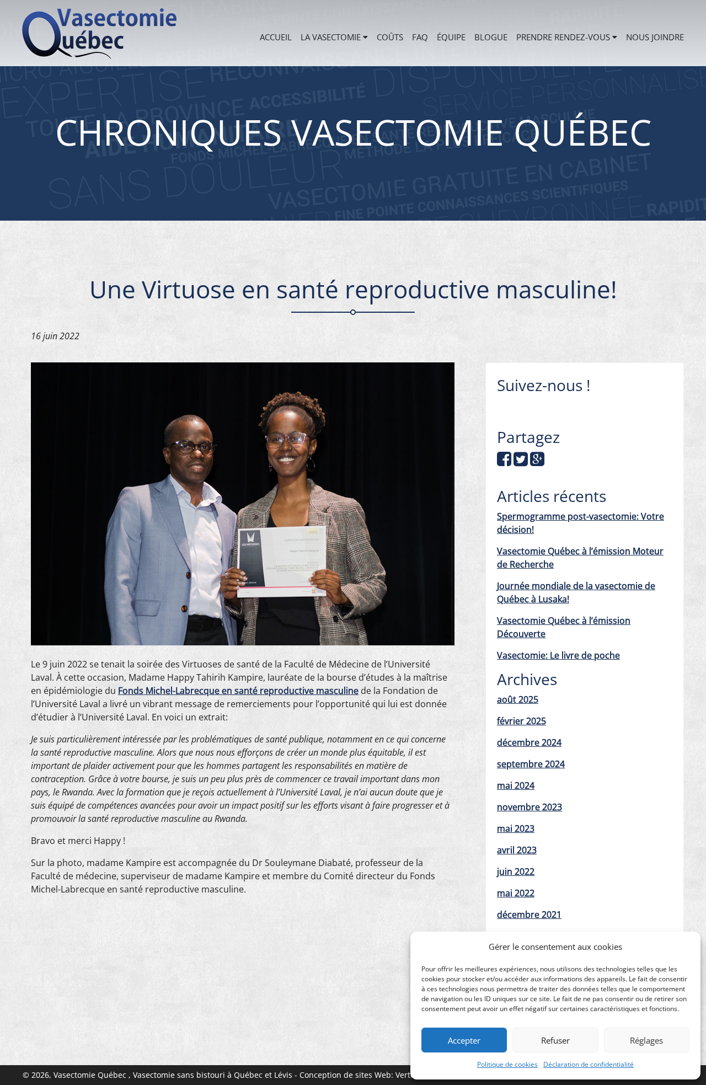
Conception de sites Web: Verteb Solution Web (385, 1075)
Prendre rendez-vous (563, 36)
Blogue (490, 36)
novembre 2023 (529, 807)
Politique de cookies (507, 1064)
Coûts (390, 36)
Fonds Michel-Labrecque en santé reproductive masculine (238, 691)
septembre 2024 (531, 764)
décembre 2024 (529, 742)
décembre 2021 (529, 914)
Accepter (464, 1040)
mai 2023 (515, 828)
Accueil (276, 36)
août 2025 (517, 699)
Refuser (555, 1040)
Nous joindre (655, 36)
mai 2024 (515, 785)
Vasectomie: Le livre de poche (558, 655)
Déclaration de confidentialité (588, 1064)
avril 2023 (517, 850)
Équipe (451, 36)
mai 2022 (515, 893)
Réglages (646, 1040)
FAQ (420, 36)
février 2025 (521, 721)
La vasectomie (331, 36)
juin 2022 (515, 871)
